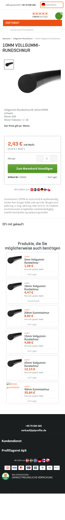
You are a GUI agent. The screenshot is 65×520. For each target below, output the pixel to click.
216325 (26, 360)
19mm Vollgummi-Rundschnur (35, 288)
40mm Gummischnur (36, 389)
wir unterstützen (20, 474)
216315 (26, 333)
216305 (26, 256)
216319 (26, 283)
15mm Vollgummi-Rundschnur (35, 338)
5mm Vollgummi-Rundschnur (34, 261)
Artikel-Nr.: (13, 177)
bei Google (40, 16)
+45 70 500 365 (28, 4)
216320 (26, 310)
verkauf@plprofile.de (33, 430)
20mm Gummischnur (36, 312)
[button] (18, 82)
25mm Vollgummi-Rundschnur (35, 364)
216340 (26, 386)
